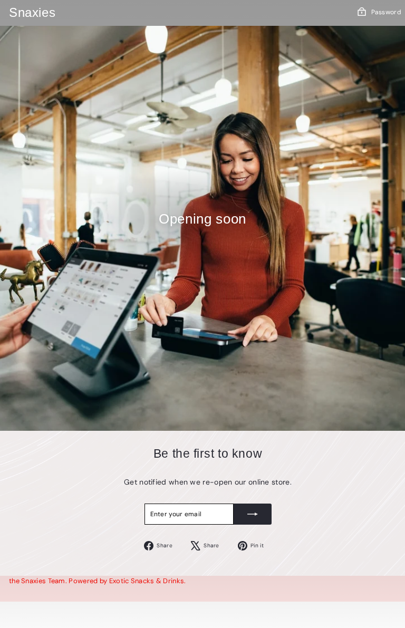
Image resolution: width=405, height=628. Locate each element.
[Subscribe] (253, 514)
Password (386, 12)
